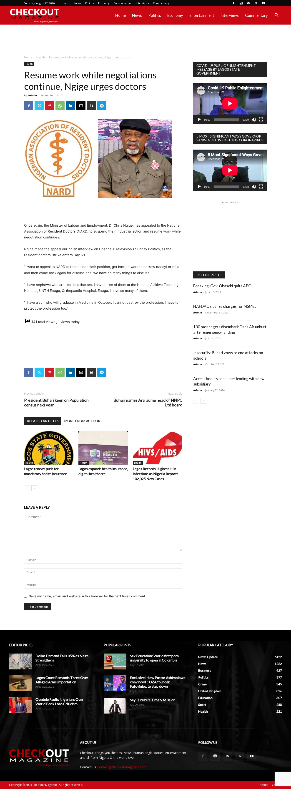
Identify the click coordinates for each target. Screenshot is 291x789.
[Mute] (253, 119)
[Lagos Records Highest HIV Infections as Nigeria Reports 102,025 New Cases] (157, 448)
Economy (104, 3)
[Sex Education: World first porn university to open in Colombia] (115, 661)
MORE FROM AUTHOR (82, 421)
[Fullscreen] (261, 119)
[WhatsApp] (60, 105)
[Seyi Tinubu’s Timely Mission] (115, 706)
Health (40, 57)
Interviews (142, 3)
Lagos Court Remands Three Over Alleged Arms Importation (61, 679)
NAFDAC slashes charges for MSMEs (224, 306)
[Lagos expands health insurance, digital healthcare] (103, 448)
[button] (276, 16)
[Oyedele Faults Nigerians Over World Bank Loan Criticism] (20, 705)
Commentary (161, 3)
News (77, 3)
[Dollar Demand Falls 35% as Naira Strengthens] (20, 661)
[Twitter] (256, 3)
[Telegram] (101, 105)
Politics (89, 3)
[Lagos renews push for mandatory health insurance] (49, 448)
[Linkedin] (70, 105)
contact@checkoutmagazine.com (122, 767)
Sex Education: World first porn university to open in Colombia (154, 658)
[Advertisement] (145, 40)
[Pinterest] (49, 105)
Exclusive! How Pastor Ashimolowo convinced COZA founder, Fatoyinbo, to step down (158, 681)
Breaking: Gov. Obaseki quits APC (222, 285)
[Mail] (248, 3)
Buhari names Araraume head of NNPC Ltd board (147, 402)
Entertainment (123, 3)
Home (66, 3)
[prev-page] (27, 488)
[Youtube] (263, 3)
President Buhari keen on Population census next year (56, 402)
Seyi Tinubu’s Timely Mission (152, 700)
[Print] (91, 105)
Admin (32, 95)
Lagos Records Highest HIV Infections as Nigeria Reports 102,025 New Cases (155, 473)
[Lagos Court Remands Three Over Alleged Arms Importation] (20, 683)
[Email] (80, 105)
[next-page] (34, 488)
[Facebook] (233, 3)
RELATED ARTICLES (43, 421)
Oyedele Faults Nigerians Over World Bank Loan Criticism (59, 701)
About (264, 785)
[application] (230, 103)
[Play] (199, 119)
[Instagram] (241, 3)
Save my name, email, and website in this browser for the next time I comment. (87, 596)
